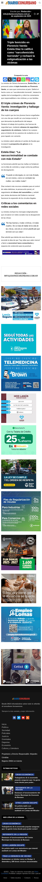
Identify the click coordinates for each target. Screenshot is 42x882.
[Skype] (37, 79)
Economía (6, 745)
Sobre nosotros (16, 878)
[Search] (39, 3)
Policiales (6, 733)
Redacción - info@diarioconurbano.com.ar (21, 274)
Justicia (5, 736)
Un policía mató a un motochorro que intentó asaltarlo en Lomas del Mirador (27, 808)
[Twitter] (18, 717)
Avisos (36, 878)
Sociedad (6, 730)
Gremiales (6, 739)
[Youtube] (23, 717)
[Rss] (27, 717)
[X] (10, 79)
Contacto (27, 878)
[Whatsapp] (23, 79)
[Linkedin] (14, 79)
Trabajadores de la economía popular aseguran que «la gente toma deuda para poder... (27, 780)
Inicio (4, 724)
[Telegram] (32, 79)
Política (5, 727)
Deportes (6, 742)
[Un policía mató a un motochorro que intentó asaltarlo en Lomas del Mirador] (7, 805)
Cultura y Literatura (10, 748)
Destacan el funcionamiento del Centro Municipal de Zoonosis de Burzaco (27, 795)
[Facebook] (5, 79)
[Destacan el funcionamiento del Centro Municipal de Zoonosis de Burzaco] (7, 790)
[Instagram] (28, 79)
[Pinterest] (19, 79)
